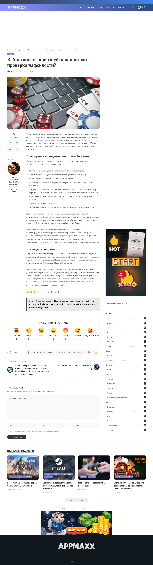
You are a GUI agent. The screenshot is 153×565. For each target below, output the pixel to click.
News (108, 351)
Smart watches (113, 421)
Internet (108, 318)
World (109, 356)
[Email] (17, 149)
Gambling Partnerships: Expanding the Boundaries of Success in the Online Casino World (14, 184)
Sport (109, 346)
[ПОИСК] (144, 7)
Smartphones (112, 425)
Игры (10, 54)
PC (108, 416)
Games (110, 379)
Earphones (111, 407)
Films (109, 374)
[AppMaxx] (16, 7)
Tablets (110, 430)
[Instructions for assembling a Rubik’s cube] (94, 467)
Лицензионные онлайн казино (52, 140)
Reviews (109, 365)
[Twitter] (17, 142)
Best (109, 370)
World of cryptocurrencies (117, 398)
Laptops (110, 411)
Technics (109, 402)
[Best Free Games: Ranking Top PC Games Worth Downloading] (23, 467)
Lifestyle (109, 328)
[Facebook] (10, 142)
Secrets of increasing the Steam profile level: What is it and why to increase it (58, 485)
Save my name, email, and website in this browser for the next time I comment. (34, 431)
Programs (109, 360)
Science (110, 388)
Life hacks (109, 323)
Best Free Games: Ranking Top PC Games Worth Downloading (22, 484)
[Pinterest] (10, 149)
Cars (109, 332)
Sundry (110, 393)
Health (109, 337)
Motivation (111, 342)
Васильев (14, 71)
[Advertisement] (76, 29)
